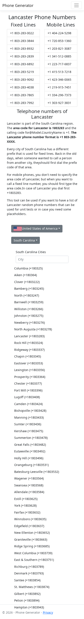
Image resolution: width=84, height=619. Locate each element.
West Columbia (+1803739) (33, 553)
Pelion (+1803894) (26, 600)
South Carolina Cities (31, 252)
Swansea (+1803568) (28, 485)
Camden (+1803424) (28, 404)
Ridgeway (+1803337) (29, 350)
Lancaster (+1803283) (29, 336)
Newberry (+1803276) (29, 322)
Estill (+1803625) (25, 499)
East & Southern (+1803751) (34, 560)
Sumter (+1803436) (27, 424)
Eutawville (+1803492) (29, 451)
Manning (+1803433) (29, 417)
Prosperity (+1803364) (29, 377)
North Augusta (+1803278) (33, 329)
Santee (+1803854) (27, 580)
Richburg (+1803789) (29, 567)
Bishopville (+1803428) (30, 411)
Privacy (48, 612)
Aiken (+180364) (25, 275)
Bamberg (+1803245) (29, 288)
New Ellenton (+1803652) (32, 533)
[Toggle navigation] (76, 5)
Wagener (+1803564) (29, 478)
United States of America (40, 228)
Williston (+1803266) (28, 309)
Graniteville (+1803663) (30, 539)
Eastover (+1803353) (28, 363)
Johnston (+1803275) (28, 316)
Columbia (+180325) (28, 268)
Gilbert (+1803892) (27, 594)
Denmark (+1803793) (29, 573)
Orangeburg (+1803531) (31, 465)
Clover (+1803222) (27, 282)
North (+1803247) (26, 295)
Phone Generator (17, 5)
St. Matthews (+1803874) (31, 587)
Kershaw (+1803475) (28, 431)
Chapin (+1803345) (27, 356)
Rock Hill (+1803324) (28, 343)
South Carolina (24, 240)
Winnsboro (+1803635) (30, 519)
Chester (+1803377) (28, 383)
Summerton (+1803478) (31, 438)
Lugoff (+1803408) (27, 397)
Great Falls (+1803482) (30, 445)
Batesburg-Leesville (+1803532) (36, 472)
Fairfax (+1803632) (27, 512)
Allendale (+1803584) (29, 492)
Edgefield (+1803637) (29, 526)
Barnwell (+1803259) (28, 302)
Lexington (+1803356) (29, 370)
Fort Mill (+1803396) (28, 390)
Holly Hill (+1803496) (28, 458)
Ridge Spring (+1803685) (32, 546)
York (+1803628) (25, 505)
